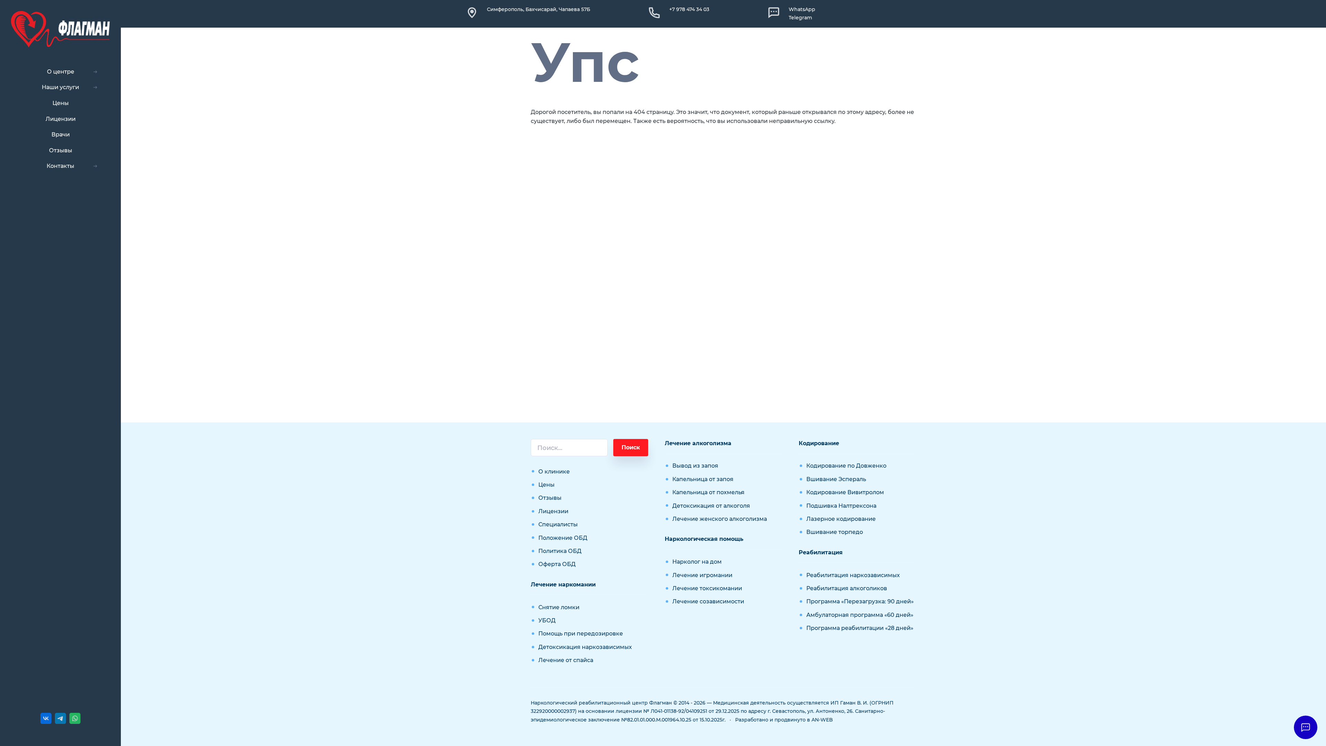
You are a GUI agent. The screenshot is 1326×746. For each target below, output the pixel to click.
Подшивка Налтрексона (841, 506)
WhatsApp (802, 9)
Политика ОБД (560, 551)
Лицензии (553, 511)
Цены (546, 484)
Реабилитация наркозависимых (853, 575)
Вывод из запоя (695, 465)
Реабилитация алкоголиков (846, 588)
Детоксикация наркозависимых (585, 647)
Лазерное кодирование (841, 519)
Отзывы (549, 498)
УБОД (547, 620)
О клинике (554, 471)
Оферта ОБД (557, 564)
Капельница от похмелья (708, 492)
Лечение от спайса (565, 660)
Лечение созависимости (708, 601)
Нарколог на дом (697, 561)
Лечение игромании (702, 575)
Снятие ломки (558, 607)
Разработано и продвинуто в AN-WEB (784, 720)
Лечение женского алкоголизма (719, 519)
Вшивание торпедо (834, 532)
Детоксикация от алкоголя (711, 506)
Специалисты (558, 524)
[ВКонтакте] (45, 718)
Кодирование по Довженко (846, 465)
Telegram (800, 18)
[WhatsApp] (74, 718)
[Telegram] (60, 718)
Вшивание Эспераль (836, 479)
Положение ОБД (562, 538)
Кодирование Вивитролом (845, 492)
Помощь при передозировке (580, 633)
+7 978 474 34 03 (689, 9)
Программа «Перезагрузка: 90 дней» (860, 601)
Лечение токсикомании (707, 588)
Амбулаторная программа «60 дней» (859, 615)
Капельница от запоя (702, 479)
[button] (1305, 727)
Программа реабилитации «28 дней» (859, 628)
